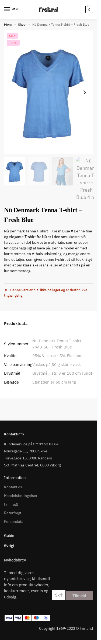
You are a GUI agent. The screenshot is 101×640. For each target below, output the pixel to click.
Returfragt (12, 512)
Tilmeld (79, 595)
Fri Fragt (11, 504)
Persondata (13, 521)
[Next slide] (84, 92)
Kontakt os (13, 487)
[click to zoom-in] (48, 92)
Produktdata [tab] (15, 323)
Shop (22, 24)
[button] (88, 9)
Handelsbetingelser (20, 495)
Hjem (8, 24)
